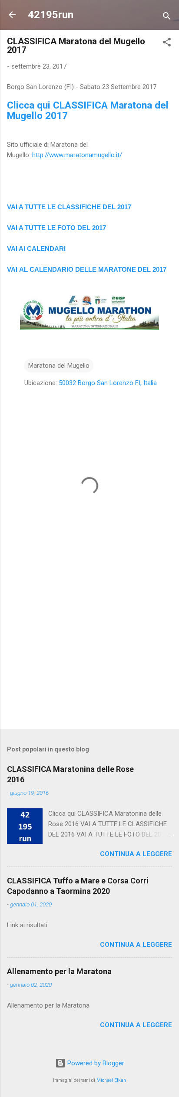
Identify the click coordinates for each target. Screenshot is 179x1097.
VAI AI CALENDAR (35, 248)
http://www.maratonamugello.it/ (77, 155)
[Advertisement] (89, 654)
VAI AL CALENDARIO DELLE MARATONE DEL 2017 (86, 269)
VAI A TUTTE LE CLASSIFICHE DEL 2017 (69, 207)
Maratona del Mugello (59, 365)
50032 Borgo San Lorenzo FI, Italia (108, 383)
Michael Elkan (111, 1080)
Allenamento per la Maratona (59, 971)
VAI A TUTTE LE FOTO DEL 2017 (56, 227)
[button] (167, 43)
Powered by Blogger (95, 1063)
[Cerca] (167, 17)
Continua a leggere (136, 854)
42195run (50, 15)
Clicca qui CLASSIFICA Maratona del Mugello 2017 (88, 110)
